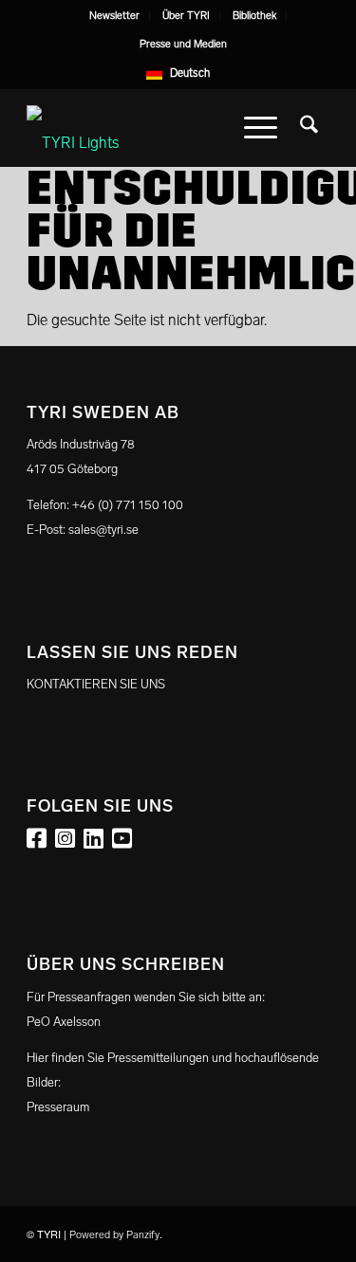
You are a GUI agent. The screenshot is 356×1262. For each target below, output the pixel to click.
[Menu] (261, 128)
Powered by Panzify (114, 1235)
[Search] (309, 128)
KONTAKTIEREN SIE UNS (96, 684)
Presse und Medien (183, 44)
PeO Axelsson (64, 1022)
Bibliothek (254, 15)
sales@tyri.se (103, 529)
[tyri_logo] (148, 128)
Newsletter (114, 15)
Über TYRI (186, 15)
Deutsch (190, 73)
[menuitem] (115, 16)
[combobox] (178, 73)
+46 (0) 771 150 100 (127, 505)
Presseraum (58, 1107)
